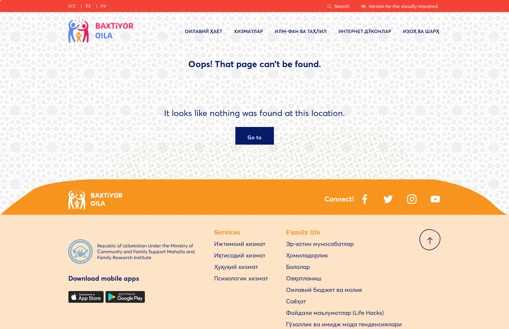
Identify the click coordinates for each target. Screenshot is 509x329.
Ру (103, 6)
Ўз (88, 6)
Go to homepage (254, 139)
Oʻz (71, 6)
